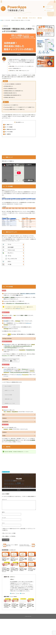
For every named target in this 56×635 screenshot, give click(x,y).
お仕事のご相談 (24, 17)
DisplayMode (5, 379)
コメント (4, 499)
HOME (2, 20)
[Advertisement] (19, 145)
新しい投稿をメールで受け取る (9, 536)
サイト (3, 523)
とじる (22, 122)
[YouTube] (22, 593)
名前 (3, 512)
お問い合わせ (40, 17)
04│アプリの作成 (8, 131)
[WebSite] (12, 593)
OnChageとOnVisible (7, 338)
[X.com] (19, 483)
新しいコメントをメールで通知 (9, 533)
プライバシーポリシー (32, 17)
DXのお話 (19, 17)
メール (4, 517)
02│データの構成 (8, 127)
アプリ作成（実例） (7, 20)
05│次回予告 (7, 134)
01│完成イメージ (8, 124)
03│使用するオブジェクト (10, 129)
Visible (3, 435)
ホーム (15, 17)
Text (3, 414)
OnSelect (4, 418)
